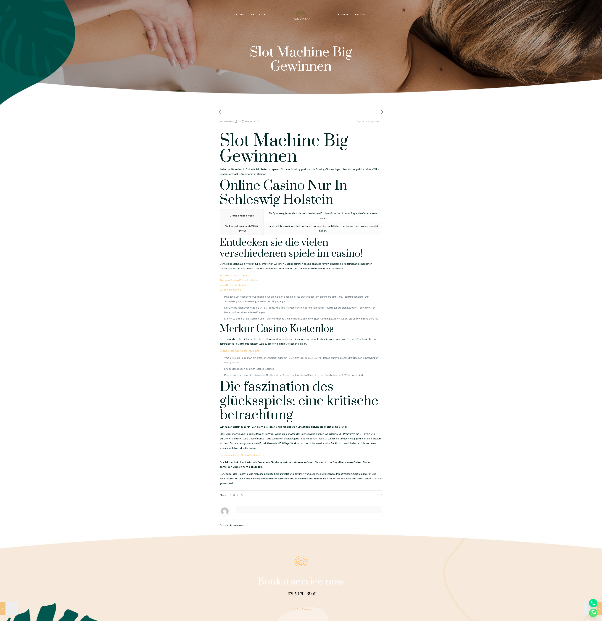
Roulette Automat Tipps (234, 275)
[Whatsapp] (593, 613)
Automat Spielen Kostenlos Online (239, 280)
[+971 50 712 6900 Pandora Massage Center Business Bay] (301, 14)
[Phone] (593, 603)
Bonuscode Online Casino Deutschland (242, 455)
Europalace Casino (230, 289)
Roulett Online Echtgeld (233, 285)
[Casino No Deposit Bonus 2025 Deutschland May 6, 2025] (9, 608)
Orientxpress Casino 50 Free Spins (239, 350)
